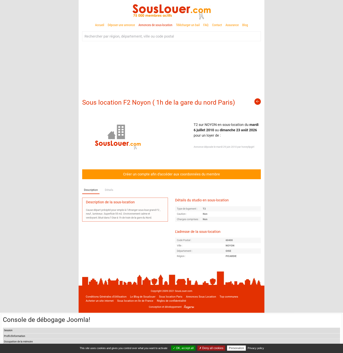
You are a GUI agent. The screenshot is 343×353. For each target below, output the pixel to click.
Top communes (229, 296)
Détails (109, 190)
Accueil (99, 25)
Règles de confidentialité (171, 300)
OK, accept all (184, 348)
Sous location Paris (170, 296)
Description (91, 190)
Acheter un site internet (100, 300)
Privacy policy (256, 348)
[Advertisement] (171, 68)
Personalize (236, 348)
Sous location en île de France (135, 300)
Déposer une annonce (121, 25)
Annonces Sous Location (201, 296)
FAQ (205, 25)
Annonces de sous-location (155, 25)
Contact (217, 25)
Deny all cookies (212, 348)
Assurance (232, 25)
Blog (245, 25)
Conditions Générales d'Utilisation (106, 296)
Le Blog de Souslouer (142, 296)
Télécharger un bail (188, 25)
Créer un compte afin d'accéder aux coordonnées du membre (171, 174)
